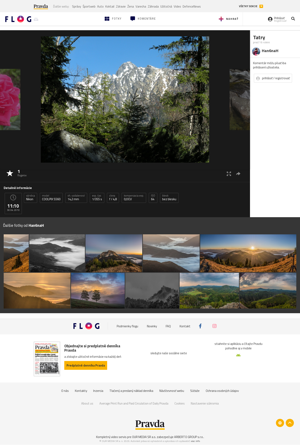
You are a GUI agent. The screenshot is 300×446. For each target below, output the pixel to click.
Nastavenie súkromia (205, 403)
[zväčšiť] (229, 173)
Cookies (179, 403)
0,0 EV (134, 197)
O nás (65, 391)
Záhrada (153, 6)
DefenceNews (192, 6)
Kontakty (81, 391)
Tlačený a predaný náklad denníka (131, 391)
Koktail (109, 6)
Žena (130, 6)
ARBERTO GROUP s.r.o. (188, 437)
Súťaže (195, 391)
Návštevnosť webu (171, 391)
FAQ (168, 326)
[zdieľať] (238, 173)
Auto (100, 6)
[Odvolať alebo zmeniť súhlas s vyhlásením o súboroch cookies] (280, 423)
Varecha (141, 6)
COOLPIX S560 (51, 197)
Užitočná (166, 6)
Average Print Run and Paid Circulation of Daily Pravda (133, 403)
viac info (195, 441)
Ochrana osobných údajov (222, 391)
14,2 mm (76, 197)
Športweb (89, 6)
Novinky (152, 326)
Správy (76, 6)
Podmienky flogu (127, 326)
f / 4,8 (113, 197)
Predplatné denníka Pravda (86, 365)
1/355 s (97, 197)
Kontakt (185, 326)
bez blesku (169, 197)
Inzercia (98, 391)
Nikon (30, 197)
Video (177, 6)
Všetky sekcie (248, 6)
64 (153, 197)
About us (87, 403)
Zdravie (121, 6)
